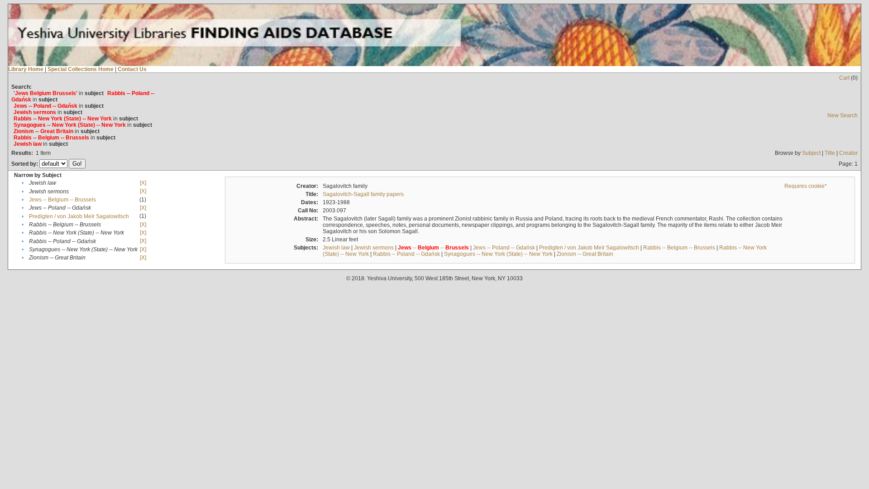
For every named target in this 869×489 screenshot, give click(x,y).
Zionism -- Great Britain (585, 254)
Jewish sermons (374, 247)
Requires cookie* (805, 186)
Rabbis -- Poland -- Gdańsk (406, 254)
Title (830, 153)
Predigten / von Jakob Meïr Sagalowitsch (79, 216)
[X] (143, 183)
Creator (848, 153)
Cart (844, 78)
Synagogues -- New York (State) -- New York (498, 254)
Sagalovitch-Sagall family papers (363, 194)
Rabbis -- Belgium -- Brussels (679, 247)
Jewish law (336, 247)
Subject (811, 153)
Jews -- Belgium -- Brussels (62, 200)
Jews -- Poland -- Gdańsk (504, 247)
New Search (842, 115)
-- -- (433, 247)
